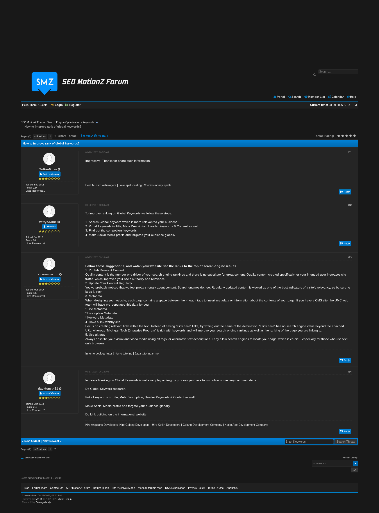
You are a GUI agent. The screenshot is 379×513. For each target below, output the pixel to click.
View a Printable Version (37, 457)
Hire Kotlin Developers (166, 424)
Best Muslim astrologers (100, 185)
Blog (26, 488)
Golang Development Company (202, 424)
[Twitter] (84, 135)
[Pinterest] (100, 135)
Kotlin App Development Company (246, 424)
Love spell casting (130, 185)
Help (353, 96)
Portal (281, 96)
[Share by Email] (103, 135)
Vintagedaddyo (44, 502)
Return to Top (101, 488)
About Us (232, 488)
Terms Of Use (216, 488)
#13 (350, 257)
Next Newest (51, 441)
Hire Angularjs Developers (101, 424)
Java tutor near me (147, 353)
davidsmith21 (48, 388)
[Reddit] (95, 135)
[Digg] (88, 135)
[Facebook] (81, 135)
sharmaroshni (48, 274)
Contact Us (56, 488)
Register (74, 105)
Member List (316, 96)
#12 (350, 205)
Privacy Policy (196, 488)
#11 (350, 152)
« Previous (40, 136)
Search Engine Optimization (63, 122)
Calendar (338, 96)
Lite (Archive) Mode (123, 488)
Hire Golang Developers (135, 424)
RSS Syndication (175, 488)
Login (59, 105)
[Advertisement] (189, 32)
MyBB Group (65, 499)
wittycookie (48, 222)
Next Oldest (32, 441)
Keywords (88, 122)
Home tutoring (123, 353)
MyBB (39, 499)
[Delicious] (92, 135)
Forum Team (39, 488)
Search (296, 96)
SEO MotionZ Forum (33, 122)
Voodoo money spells (157, 185)
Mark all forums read (150, 488)
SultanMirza (48, 169)
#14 (350, 371)
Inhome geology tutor (98, 353)
